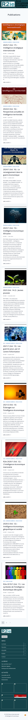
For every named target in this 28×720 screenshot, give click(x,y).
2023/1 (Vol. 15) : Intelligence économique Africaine (13, 231)
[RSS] (25, 715)
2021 (4, 343)
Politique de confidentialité (8, 668)
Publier (3, 653)
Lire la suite (7, 82)
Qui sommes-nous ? (7, 664)
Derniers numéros (7, 42)
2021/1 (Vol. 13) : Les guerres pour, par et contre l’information (12, 349)
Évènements (5, 679)
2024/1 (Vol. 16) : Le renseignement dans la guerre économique (12, 172)
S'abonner (4, 636)
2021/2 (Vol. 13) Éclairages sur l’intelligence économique (13, 407)
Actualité (4, 650)
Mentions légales (6, 666)
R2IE (5, 53)
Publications (16, 42)
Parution (4, 647)
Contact (3, 656)
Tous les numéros (6, 677)
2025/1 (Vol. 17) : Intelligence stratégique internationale (13, 48)
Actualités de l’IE (6, 675)
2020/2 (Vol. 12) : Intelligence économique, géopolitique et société (13, 526)
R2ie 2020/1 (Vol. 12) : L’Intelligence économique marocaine (14, 464)
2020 (4, 458)
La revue (4, 644)
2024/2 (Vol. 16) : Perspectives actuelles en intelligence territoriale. (13, 112)
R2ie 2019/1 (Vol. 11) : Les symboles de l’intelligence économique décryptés (14, 587)
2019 (4, 581)
